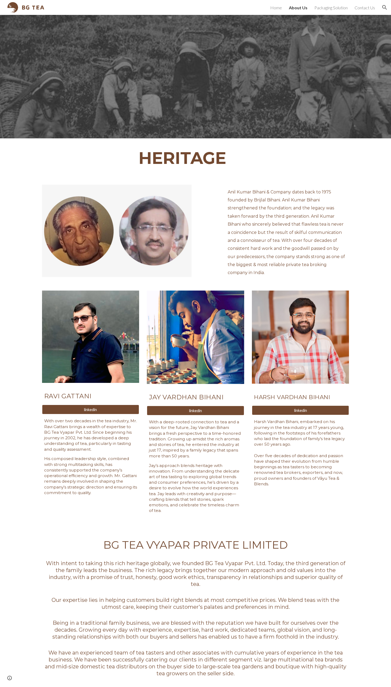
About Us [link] (298, 7)
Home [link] (276, 7)
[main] (182, 158)
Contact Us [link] (365, 7)
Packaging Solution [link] (331, 7)
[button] (384, 7)
